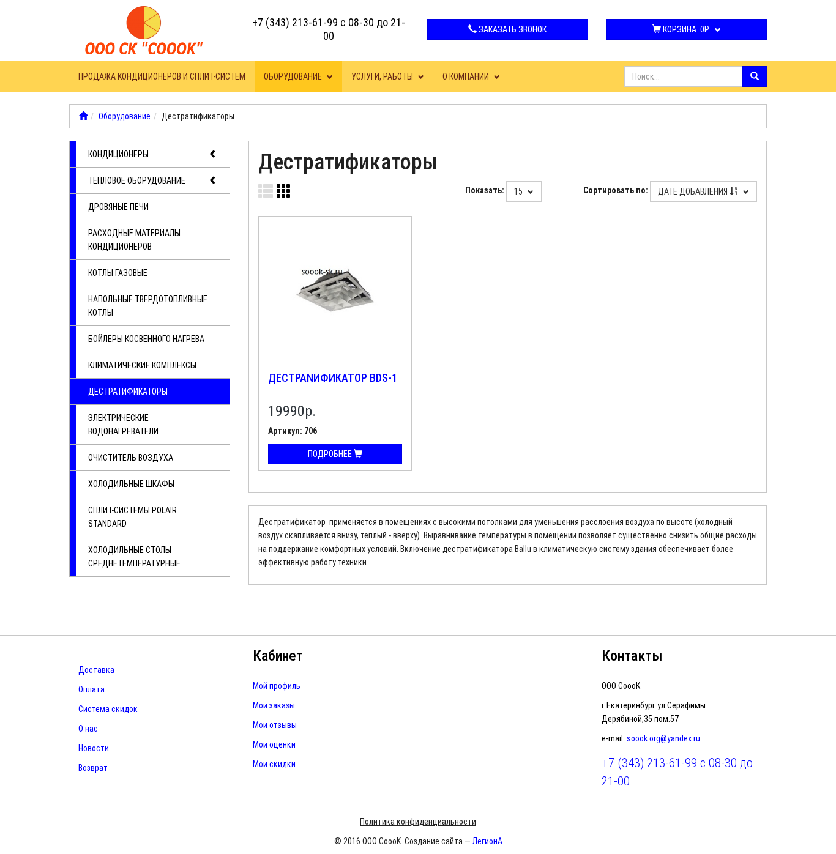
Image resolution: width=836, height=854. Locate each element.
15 (519, 191)
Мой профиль (276, 686)
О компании (466, 76)
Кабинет (278, 655)
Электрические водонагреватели (123, 424)
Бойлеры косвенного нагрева (146, 339)
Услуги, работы (383, 76)
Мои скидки (274, 764)
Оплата (91, 689)
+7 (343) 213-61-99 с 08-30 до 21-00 (328, 29)
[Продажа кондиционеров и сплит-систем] (83, 116)
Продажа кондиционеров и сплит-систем (161, 76)
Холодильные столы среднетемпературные (134, 556)
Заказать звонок (512, 29)
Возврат (93, 768)
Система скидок (108, 709)
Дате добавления (694, 191)
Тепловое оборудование (136, 180)
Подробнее (331, 454)
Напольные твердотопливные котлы (147, 305)
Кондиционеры (118, 154)
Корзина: (685, 29)
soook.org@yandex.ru (663, 738)
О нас (88, 728)
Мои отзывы (275, 725)
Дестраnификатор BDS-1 (332, 377)
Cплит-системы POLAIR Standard (132, 517)
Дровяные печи (118, 207)
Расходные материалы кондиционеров (134, 239)
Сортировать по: (615, 190)
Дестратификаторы (128, 391)
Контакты (632, 655)
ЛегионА (487, 841)
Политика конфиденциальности (418, 821)
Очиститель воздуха (130, 457)
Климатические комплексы (142, 365)
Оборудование (294, 76)
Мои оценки (274, 744)
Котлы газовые (117, 273)
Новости (93, 748)
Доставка (96, 670)
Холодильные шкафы (131, 484)
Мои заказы (274, 705)
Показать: (484, 190)
